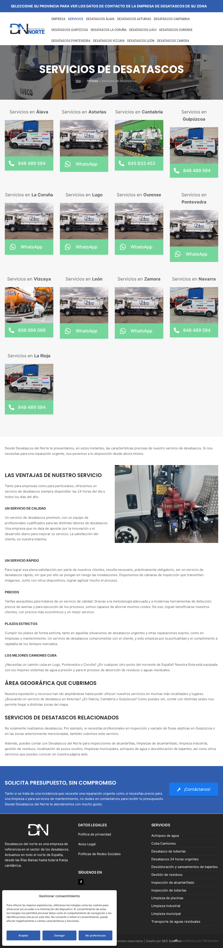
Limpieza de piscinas (167, 898)
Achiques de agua (165, 835)
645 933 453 (141, 163)
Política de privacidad (94, 834)
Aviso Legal (87, 844)
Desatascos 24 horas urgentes (175, 859)
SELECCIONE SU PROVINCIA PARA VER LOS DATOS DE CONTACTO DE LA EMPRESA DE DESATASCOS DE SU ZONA (109, 6)
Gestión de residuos (166, 875)
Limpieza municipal (166, 914)
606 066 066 (32, 330)
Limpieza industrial (165, 906)
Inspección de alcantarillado (172, 882)
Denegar (59, 935)
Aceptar (23, 935)
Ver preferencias (95, 935)
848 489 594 (32, 163)
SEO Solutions (172, 941)
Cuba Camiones (163, 843)
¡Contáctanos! (197, 789)
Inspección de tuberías (168, 890)
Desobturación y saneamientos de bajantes (184, 867)
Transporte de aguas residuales (175, 921)
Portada (92, 81)
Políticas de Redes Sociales (99, 854)
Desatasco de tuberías (168, 851)
